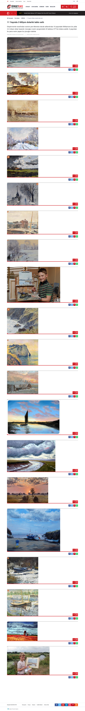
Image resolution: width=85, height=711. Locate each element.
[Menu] (63, 7)
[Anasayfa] (7, 1)
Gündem (41, 6)
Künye (29, 704)
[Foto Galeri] (77, 1)
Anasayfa (11, 18)
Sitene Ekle (29, 1)
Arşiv (24, 1)
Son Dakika (34, 6)
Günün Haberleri (19, 1)
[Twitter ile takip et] (59, 704)
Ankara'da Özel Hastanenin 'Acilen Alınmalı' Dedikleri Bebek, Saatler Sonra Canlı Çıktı (41, 13)
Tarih (47, 6)
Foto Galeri (17, 18)
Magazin (52, 6)
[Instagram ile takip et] (69, 704)
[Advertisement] (42, 691)
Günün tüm (73, 13)
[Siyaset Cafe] (15, 6)
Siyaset (28, 6)
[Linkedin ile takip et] (66, 704)
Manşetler (12, 1)
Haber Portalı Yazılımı (13, 709)
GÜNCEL (23, 18)
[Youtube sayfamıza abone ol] (63, 704)
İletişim (33, 704)
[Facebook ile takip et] (56, 704)
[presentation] (11, 13)
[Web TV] (74, 1)
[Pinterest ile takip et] (73, 704)
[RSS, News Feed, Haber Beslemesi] (76, 704)
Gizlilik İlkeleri (39, 704)
